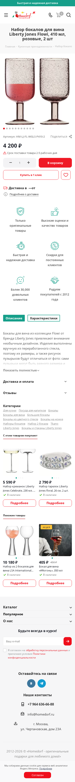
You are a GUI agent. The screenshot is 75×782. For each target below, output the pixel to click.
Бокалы (53, 410)
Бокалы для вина (14, 415)
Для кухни (9, 410)
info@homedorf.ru (41, 714)
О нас (8, 621)
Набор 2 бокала (38, 423)
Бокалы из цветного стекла (20, 419)
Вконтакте (31, 683)
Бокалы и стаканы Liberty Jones (42, 428)
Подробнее (45, 768)
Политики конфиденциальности (26, 655)
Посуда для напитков (32, 410)
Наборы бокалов (14, 423)
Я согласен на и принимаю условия (39, 653)
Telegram (42, 683)
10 (30, 128)
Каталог (10, 607)
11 (33, 128)
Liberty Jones (11, 428)
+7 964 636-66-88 (41, 704)
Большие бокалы (38, 415)
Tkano (54, 423)
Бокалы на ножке (52, 419)
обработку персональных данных (47, 650)
